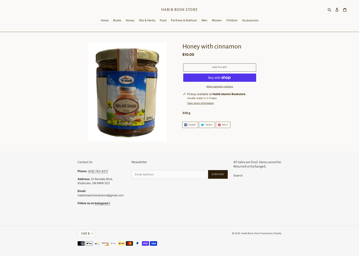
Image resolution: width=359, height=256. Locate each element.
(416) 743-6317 (98, 171)
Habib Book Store (179, 10)
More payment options (219, 86)
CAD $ (85, 233)
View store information (200, 103)
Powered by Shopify (270, 233)
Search (238, 175)
